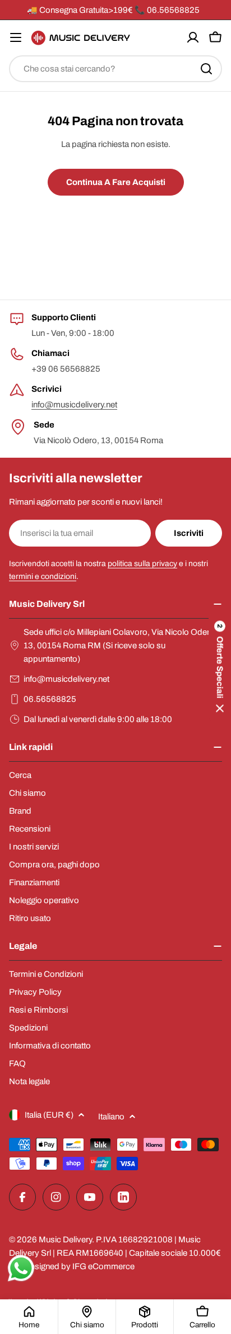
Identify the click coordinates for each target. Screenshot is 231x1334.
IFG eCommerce (103, 1266)
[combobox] (115, 68)
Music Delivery (65, 1239)
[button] (220, 667)
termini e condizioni (42, 576)
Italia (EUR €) (49, 1114)
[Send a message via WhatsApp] (21, 1268)
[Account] (193, 37)
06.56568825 (50, 699)
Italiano (111, 1116)
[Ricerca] (206, 68)
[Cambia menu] (15, 37)
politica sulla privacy (142, 563)
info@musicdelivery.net (74, 404)
